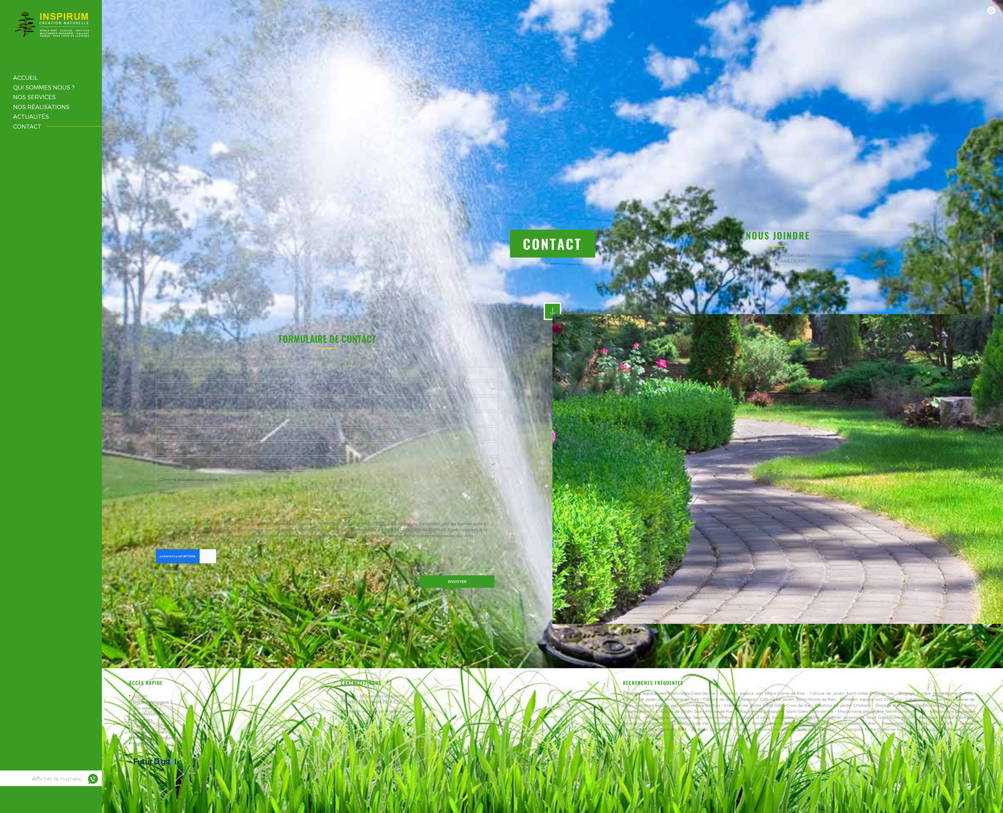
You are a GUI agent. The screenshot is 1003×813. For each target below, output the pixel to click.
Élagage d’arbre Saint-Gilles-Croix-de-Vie (779, 717)
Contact (27, 126)
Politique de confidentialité (159, 737)
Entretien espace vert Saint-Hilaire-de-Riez (678, 705)
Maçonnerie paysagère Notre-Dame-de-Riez (882, 711)
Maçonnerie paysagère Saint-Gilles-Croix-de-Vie (785, 711)
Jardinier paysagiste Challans (720, 729)
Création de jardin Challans (843, 705)
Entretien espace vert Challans (870, 699)
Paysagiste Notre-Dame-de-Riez (873, 729)
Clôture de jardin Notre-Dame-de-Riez (661, 699)
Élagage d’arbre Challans (900, 705)
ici (253, 541)
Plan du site (144, 743)
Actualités (31, 116)
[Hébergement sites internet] (155, 771)
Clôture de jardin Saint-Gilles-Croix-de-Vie (852, 693)
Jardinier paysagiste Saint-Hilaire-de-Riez (796, 729)
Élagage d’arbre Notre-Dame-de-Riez (936, 693)
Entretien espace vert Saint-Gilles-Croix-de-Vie (669, 693)
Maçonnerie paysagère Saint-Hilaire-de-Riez (689, 717)
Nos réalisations (41, 106)
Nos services (34, 96)
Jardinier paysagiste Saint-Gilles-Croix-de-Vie (869, 717)
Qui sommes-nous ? (152, 701)
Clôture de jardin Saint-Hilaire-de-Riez (798, 699)
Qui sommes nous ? (43, 87)
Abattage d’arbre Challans (946, 717)
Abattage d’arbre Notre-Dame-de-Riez (753, 723)
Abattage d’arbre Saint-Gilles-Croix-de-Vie (665, 723)
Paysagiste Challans (643, 735)
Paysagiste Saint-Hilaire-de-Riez (941, 729)
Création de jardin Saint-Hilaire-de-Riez (695, 711)
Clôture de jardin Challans (729, 699)
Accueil (25, 77)
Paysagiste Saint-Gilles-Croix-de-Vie (917, 723)
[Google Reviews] (991, 10)
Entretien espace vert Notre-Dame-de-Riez (762, 693)
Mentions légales (150, 731)
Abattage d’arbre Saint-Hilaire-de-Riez (837, 723)
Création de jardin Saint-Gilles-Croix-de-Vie (767, 705)
